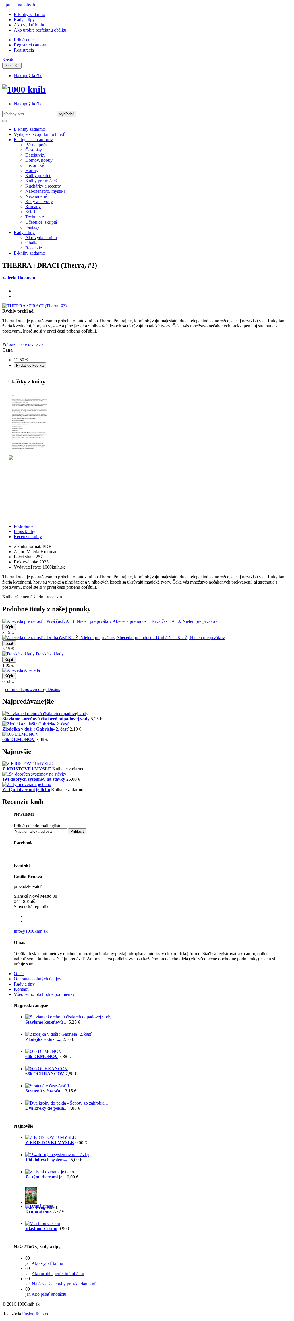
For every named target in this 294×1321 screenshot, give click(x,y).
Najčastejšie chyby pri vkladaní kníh (65, 1283)
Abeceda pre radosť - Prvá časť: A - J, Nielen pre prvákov (165, 621)
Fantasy (32, 227)
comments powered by (32, 689)
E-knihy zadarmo (29, 14)
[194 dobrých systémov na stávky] (34, 774)
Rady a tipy (24, 19)
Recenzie (33, 247)
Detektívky (35, 155)
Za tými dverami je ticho (26, 789)
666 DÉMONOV (18, 739)
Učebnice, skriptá (41, 222)
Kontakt (21, 989)
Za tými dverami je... (45, 1176)
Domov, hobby (39, 160)
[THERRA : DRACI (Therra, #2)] (34, 305)
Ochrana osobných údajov (37, 978)
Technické (34, 216)
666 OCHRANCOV (44, 1073)
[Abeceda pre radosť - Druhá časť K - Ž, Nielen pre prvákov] (58, 637)
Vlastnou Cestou (41, 1228)
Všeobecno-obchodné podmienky (44, 994)
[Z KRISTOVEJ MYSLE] (27, 763)
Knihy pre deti (38, 175)
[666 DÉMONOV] (20, 734)
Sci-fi (30, 211)
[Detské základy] (18, 653)
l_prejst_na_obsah (18, 4)
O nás (19, 973)
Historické (34, 165)
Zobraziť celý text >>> (23, 344)
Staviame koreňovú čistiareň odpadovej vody (46, 718)
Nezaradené (36, 196)
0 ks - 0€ (12, 65)
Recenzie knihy (28, 536)
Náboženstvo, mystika (45, 191)
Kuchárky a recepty (43, 186)
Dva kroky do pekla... (46, 1108)
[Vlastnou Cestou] (42, 1223)
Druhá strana (38, 1211)
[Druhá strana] (39, 1206)
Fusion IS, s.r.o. (36, 1313)
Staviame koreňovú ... (46, 1022)
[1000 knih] (24, 89)
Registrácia (24, 50)
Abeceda (32, 670)
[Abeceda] (12, 670)
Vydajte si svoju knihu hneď (39, 134)
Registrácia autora (30, 44)
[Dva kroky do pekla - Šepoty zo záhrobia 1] (66, 1102)
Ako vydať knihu (29, 24)
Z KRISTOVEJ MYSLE (26, 768)
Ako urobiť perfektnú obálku (40, 30)
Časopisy (33, 149)
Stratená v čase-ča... (44, 1090)
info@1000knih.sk (31, 931)
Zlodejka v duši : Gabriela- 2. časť (35, 729)
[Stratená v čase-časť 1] (47, 1085)
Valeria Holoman (18, 277)
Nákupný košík (28, 75)
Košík (7, 59)
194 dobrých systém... (46, 1159)
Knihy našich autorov (33, 139)
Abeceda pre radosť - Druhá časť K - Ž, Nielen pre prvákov (170, 637)
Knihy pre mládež (41, 180)
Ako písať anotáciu (49, 1294)
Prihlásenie (24, 39)
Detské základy (50, 653)
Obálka (31, 242)
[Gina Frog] (31, 1202)
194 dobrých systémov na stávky (33, 779)
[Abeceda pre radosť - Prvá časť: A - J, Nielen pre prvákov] (57, 621)
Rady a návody (39, 201)
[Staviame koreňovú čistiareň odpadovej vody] (45, 713)
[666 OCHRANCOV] (46, 1068)
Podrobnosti (25, 526)
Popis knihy (24, 531)
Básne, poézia (38, 144)
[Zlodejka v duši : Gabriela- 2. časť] (35, 723)
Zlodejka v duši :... (43, 1039)
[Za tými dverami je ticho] (26, 784)
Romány (33, 206)
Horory (31, 170)
